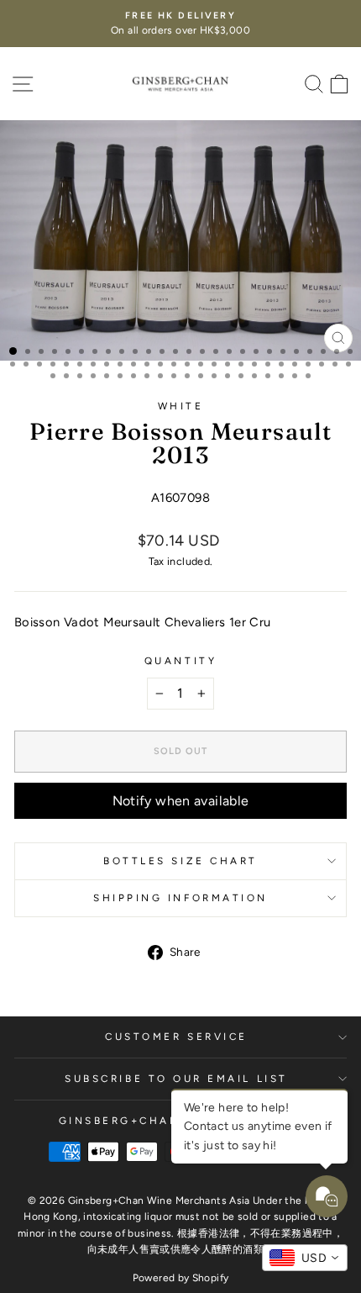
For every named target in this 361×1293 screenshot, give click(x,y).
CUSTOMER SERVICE (176, 1036)
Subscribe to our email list (176, 1079)
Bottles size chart (180, 861)
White (181, 406)
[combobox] (305, 1257)
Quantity (180, 661)
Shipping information (180, 898)
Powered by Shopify (181, 1278)
